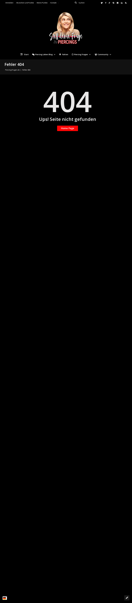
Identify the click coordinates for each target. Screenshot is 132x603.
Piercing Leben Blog (44, 54)
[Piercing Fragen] (66, 30)
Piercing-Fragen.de (12, 70)
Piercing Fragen (81, 54)
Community (103, 54)
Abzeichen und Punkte (25, 3)
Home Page (67, 128)
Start (26, 54)
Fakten (64, 54)
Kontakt (53, 3)
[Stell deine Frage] (126, 597)
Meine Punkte (42, 3)
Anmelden (9, 3)
